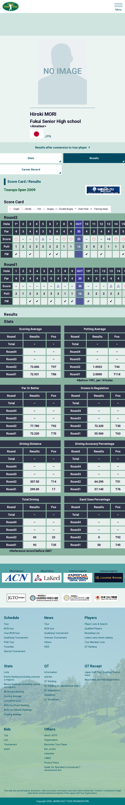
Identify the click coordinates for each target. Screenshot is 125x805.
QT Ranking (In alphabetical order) (62, 685)
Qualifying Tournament (16, 637)
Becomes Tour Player (55, 744)
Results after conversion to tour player (61, 147)
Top (6, 735)
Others (47, 642)
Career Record (31, 169)
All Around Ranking (14, 691)
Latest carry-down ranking (99, 637)
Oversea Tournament (55, 637)
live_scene (50, 749)
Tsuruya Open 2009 (19, 190)
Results (94, 158)
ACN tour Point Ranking (16, 705)
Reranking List (92, 633)
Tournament (10, 744)
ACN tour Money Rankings (18, 709)
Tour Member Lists (95, 642)
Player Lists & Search (96, 624)
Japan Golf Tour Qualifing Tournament (102, 674)
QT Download (51, 699)
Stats (31, 158)
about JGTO (50, 735)
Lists (6, 672)
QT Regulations (52, 690)
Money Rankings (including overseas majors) (22, 686)
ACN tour (9, 628)
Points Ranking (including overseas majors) (22, 678)
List (6, 739)
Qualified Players (93, 628)
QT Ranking (91, 646)
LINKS (47, 758)
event (7, 749)
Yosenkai (9, 646)
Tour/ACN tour (12, 633)
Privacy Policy (51, 762)
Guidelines (49, 694)
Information (50, 672)
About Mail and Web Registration (102, 679)
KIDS (46, 646)
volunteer (49, 753)
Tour (6, 624)
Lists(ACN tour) (12, 700)
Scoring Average (12, 696)
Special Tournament (14, 651)
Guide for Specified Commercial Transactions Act (62, 769)
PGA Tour (9, 642)
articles (48, 676)
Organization (51, 739)
